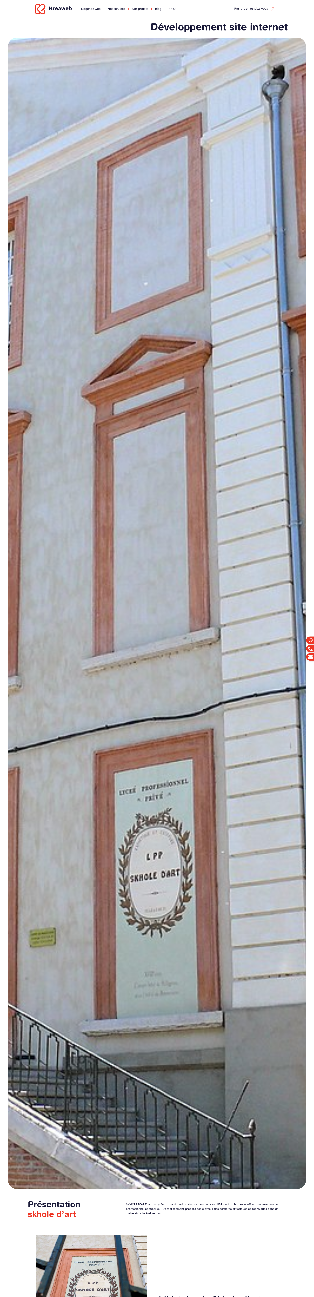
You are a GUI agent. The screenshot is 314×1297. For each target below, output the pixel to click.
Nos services (116, 9)
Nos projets (140, 9)
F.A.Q (171, 9)
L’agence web (91, 9)
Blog (158, 9)
